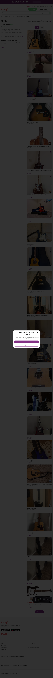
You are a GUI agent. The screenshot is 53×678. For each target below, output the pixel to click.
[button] (38, 332)
